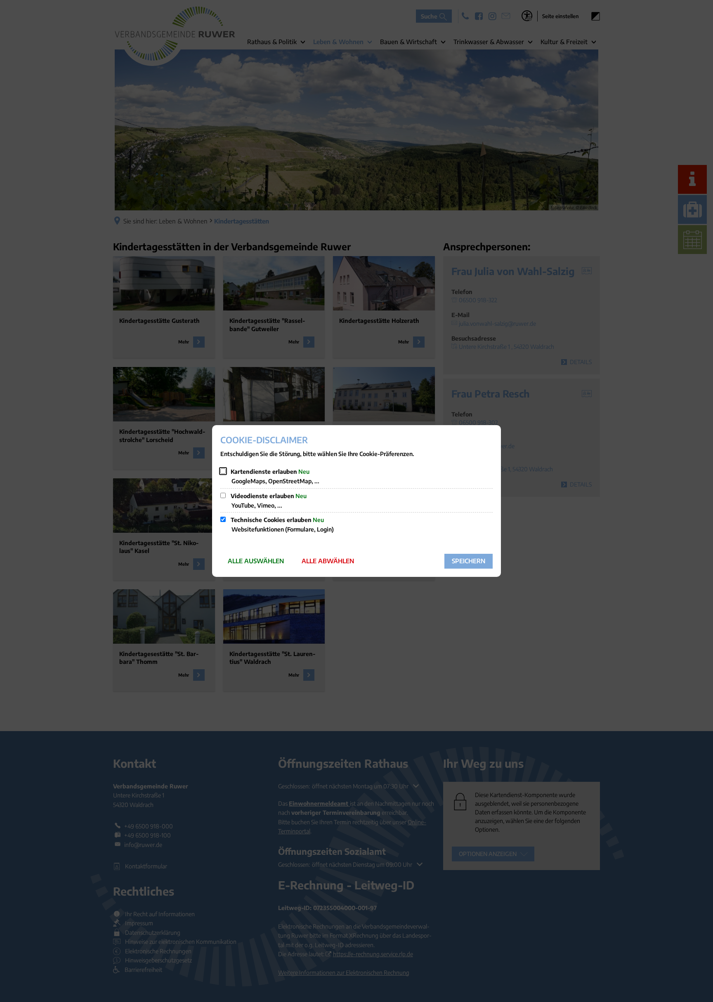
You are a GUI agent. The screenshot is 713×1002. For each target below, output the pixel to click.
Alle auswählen (256, 561)
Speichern (468, 561)
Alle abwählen (328, 561)
